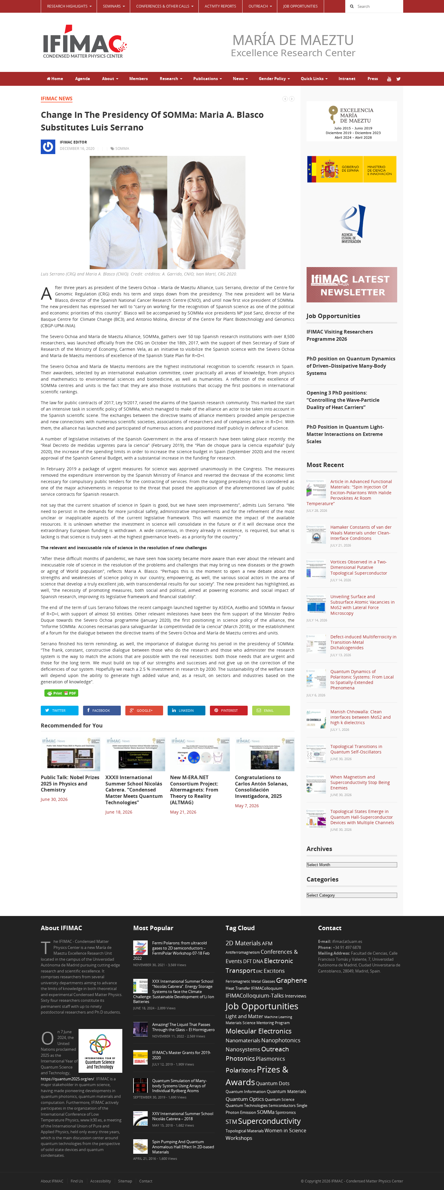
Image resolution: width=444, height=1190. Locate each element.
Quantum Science (279, 1099)
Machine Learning (278, 1017)
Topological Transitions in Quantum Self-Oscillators (356, 749)
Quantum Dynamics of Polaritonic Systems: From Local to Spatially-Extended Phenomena (362, 680)
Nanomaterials (243, 1040)
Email (269, 710)
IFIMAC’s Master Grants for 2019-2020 (181, 1055)
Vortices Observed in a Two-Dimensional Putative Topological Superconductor (358, 567)
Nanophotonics (281, 1040)
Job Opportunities (300, 6)
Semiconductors (282, 1105)
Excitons (274, 970)
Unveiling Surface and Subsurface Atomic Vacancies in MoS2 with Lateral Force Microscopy (362, 605)
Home (56, 78)
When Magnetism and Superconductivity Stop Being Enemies (360, 782)
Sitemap (125, 1181)
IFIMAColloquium (266, 988)
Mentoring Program (273, 1022)
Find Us (77, 1181)
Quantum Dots (273, 1083)
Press (373, 78)
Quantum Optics (245, 1098)
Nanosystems (243, 1049)
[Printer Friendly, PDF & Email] (61, 693)
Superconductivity (269, 1121)
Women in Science (285, 1130)
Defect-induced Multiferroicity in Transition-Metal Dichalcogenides (363, 642)
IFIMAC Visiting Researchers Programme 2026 (340, 335)
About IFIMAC (52, 1181)
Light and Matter (244, 1016)
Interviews (295, 996)
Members (138, 78)
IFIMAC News (56, 98)
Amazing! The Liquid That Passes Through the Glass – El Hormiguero (183, 1027)
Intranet (347, 78)
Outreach (275, 1049)
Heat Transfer (238, 988)
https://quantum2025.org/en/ (67, 1079)
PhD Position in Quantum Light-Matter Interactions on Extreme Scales (345, 434)
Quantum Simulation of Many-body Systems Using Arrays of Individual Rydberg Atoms (179, 1086)
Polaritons (241, 1070)
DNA (258, 961)
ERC (259, 971)
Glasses (268, 981)
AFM (267, 943)
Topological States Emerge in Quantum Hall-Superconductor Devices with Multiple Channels (362, 816)
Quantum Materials (286, 1091)
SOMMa (122, 148)
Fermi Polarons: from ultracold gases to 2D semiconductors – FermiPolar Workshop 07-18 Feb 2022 (171, 950)
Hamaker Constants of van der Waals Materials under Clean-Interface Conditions (361, 532)
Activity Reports (220, 6)
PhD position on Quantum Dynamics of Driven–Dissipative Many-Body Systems (351, 365)
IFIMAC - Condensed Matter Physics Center (366, 1181)
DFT (247, 961)
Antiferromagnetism (243, 952)
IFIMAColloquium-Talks (255, 995)
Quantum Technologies (247, 1105)
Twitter (59, 710)
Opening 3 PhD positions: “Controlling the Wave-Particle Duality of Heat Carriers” (343, 400)
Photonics (240, 1058)
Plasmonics (270, 1058)
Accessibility (100, 1181)
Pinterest (229, 710)
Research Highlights (67, 6)
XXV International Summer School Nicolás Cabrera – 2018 (182, 1116)
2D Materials (243, 943)
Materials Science (241, 1022)
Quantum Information (246, 1091)
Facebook (101, 710)
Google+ (145, 710)
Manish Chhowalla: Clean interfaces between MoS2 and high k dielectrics (360, 717)
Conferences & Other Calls (162, 6)
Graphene (291, 980)
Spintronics (285, 1112)
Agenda (82, 78)
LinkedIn (186, 710)
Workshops (239, 1137)
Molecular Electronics (259, 1031)
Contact (145, 1181)
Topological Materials (245, 1131)
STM (231, 1122)
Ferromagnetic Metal (243, 981)
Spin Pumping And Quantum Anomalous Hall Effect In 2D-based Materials (183, 1147)
